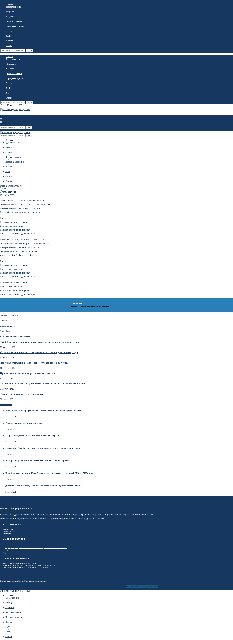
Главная (9, 4)
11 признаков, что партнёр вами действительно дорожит (32, 436)
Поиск (29, 50)
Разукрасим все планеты (11, 553)
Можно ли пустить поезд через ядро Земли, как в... (20, 563)
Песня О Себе (7, 532)
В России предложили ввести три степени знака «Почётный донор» (25, 567)
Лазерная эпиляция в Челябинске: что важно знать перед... (34, 362)
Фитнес (9, 41)
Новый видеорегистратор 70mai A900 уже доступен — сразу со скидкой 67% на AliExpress (49, 473)
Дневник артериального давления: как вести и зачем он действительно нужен (43, 486)
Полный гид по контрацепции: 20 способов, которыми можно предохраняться (43, 410)
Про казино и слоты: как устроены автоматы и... (29, 373)
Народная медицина (15, 26)
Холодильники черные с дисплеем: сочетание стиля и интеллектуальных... (44, 383)
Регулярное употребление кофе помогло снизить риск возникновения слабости (36, 548)
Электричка (7, 534)
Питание (10, 31)
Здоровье (10, 16)
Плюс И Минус (8, 551)
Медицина (11, 11)
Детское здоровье (14, 21)
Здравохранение (13, 7)
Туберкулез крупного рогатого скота (22, 394)
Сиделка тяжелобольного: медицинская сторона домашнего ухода (39, 352)
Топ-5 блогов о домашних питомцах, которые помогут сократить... (39, 341)
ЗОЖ (8, 36)
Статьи (9, 45)
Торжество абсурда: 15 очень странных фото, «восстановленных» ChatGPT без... (30, 565)
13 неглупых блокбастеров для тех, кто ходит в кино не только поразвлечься (42, 448)
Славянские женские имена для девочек (25, 423)
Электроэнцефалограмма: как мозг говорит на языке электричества (38, 461)
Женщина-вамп (8, 530)
